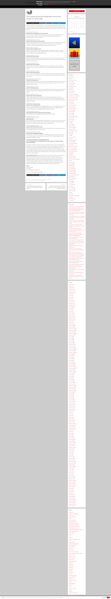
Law (69, 135)
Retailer (50, 179)
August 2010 (71, 467)
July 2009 (70, 488)
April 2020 (70, 298)
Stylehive (70, 581)
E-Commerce (71, 105)
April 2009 (70, 493)
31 (69, 29)
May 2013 (70, 415)
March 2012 (71, 437)
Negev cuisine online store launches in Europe (77, 269)
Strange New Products (73, 580)
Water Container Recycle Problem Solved (76, 245)
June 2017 (70, 338)
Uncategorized (71, 198)
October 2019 (71, 306)
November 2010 (71, 463)
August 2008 (71, 505)
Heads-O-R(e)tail (72, 532)
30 (83, 27)
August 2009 (71, 486)
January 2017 (71, 346)
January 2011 (71, 459)
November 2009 (71, 482)
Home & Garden (71, 127)
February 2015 (71, 382)
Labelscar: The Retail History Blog (74, 539)
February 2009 (71, 496)
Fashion (70, 113)
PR (69, 160)
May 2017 (70, 339)
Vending (70, 200)
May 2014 (70, 396)
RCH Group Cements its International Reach (76, 272)
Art (69, 78)
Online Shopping (72, 151)
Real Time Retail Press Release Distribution (76, 553)
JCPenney (70, 534)
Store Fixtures (71, 187)
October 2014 (71, 388)
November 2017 (71, 330)
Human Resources (72, 130)
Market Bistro (37, 180)
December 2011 (71, 442)
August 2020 (71, 293)
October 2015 (71, 369)
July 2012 (70, 431)
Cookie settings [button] (103, 597)
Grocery (70, 124)
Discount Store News (72, 520)
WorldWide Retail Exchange (74, 592)
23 (83, 25)
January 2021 (71, 287)
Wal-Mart (70, 591)
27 (76, 27)
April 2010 (70, 474)
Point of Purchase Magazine (73, 551)
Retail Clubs (71, 167)
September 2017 (71, 333)
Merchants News (72, 542)
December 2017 (71, 328)
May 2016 (70, 358)
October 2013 (71, 407)
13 (76, 23)
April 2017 (70, 341)
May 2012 (70, 434)
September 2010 (71, 466)
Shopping (70, 181)
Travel (70, 197)
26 (74, 27)
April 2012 (70, 436)
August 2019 (71, 308)
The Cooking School (42, 180)
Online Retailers (71, 149)
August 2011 (71, 448)
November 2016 (71, 349)
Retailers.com (71, 567)
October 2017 (71, 331)
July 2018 (70, 322)
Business (29, 179)
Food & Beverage (40, 179)
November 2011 (71, 444)
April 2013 (70, 417)
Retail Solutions (71, 173)
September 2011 (71, 447)
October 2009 (71, 483)
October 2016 (71, 350)
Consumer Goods (72, 94)
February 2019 (71, 312)
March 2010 (71, 475)
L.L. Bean (70, 537)
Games (70, 121)
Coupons (70, 102)
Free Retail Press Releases (73, 531)
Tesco (70, 586)
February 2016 (71, 363)
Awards (70, 84)
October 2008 (71, 502)
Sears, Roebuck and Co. (73, 575)
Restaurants (71, 163)
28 (78, 27)
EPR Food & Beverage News (73, 523)
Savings (70, 179)
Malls (70, 138)
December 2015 (71, 366)
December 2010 (71, 461)
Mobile (70, 144)
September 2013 (71, 409)
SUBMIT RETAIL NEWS (77, 11)
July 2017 (70, 336)
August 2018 (71, 320)
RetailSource (71, 569)
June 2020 (70, 297)
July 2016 (70, 355)
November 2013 (71, 406)
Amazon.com (71, 512)
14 (78, 23)
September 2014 (71, 390)
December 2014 (71, 385)
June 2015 (70, 376)
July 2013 (70, 412)
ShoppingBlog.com (72, 577)
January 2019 (71, 314)
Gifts (70, 122)
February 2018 (71, 325)
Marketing (70, 141)
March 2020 (71, 300)
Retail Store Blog (72, 558)
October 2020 (71, 290)
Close (74, 1)
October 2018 (71, 317)
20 (76, 25)
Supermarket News (72, 583)
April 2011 (70, 455)
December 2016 (71, 347)
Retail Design (71, 168)
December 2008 (71, 499)
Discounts (70, 103)
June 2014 (70, 395)
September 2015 (71, 371)
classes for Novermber (31, 180)
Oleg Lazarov (71, 548)
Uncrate (70, 589)
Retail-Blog (71, 564)
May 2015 (70, 377)
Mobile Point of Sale (72, 146)
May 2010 (70, 472)
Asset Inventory (71, 80)
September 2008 (72, 504)
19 (74, 25)
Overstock (70, 154)
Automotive (71, 83)
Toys (69, 192)
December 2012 (71, 423)
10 (69, 23)
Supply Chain (71, 189)
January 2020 (71, 303)
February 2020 (71, 301)
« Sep (70, 31)
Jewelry (70, 132)
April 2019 (70, 311)
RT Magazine (71, 572)
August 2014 (71, 391)
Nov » (72, 31)
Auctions (70, 81)
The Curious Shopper (72, 588)
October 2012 (71, 426)
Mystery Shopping (72, 148)
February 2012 (71, 439)
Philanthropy (71, 157)
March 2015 (71, 380)
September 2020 (72, 292)
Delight (70, 518)
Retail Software (71, 171)
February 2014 (71, 401)
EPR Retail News (40, 25)
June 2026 (70, 284)
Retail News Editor (38, 20)
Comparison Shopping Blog (73, 513)
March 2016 (71, 361)
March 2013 (71, 418)
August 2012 (71, 429)
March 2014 (71, 399)
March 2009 (71, 494)
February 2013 (71, 420)
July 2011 (70, 450)
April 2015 (70, 379)
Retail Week (71, 562)
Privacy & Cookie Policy (52, 4)
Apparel (70, 76)
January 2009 (71, 497)
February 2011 (71, 458)
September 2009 (72, 485)
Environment (71, 110)
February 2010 (71, 477)
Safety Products (71, 178)
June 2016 (70, 357)
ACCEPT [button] (108, 597)
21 (78, 25)
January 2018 (71, 327)
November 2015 (71, 368)
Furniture (70, 119)
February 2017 (71, 344)
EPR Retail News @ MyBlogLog (74, 526)
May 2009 (70, 491)
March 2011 (71, 456)
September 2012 (71, 428)
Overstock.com (71, 550)
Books (70, 89)
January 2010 (71, 478)
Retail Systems (71, 559)
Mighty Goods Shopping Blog (74, 543)
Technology (71, 190)
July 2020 (70, 295)
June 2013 (70, 414)
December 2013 (71, 404)
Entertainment (71, 108)
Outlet (70, 152)
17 (69, 25)
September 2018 (71, 319)
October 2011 (71, 445)
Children (70, 92)
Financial (70, 114)
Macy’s (70, 540)
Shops (70, 182)
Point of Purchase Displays (73, 159)
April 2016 (70, 360)
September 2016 (71, 352)
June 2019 (70, 309)
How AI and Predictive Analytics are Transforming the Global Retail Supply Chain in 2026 (77, 230)
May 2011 (70, 453)
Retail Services (71, 170)
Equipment (71, 111)
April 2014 (70, 398)
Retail (48, 179)
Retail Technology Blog (73, 561)
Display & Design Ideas (73, 521)
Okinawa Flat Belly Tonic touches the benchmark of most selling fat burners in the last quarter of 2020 (76, 234)
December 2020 (71, 289)
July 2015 (70, 374)
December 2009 (71, 480)
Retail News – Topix (72, 556)
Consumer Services (72, 97)
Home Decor (71, 129)
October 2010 (71, 464)
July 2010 (70, 469)
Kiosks (70, 133)
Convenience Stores (72, 99)
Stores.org (70, 578)
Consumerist (71, 515)
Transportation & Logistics (73, 195)
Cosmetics (71, 100)
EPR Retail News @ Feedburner (74, 524)
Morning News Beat (72, 545)
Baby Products (71, 86)
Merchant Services (72, 143)
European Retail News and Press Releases (76, 529)
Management (45, 179)
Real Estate (71, 162)
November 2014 (71, 387)
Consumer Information (34, 179)
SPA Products (71, 184)
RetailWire (71, 570)
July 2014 (70, 393)
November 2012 (71, 425)
